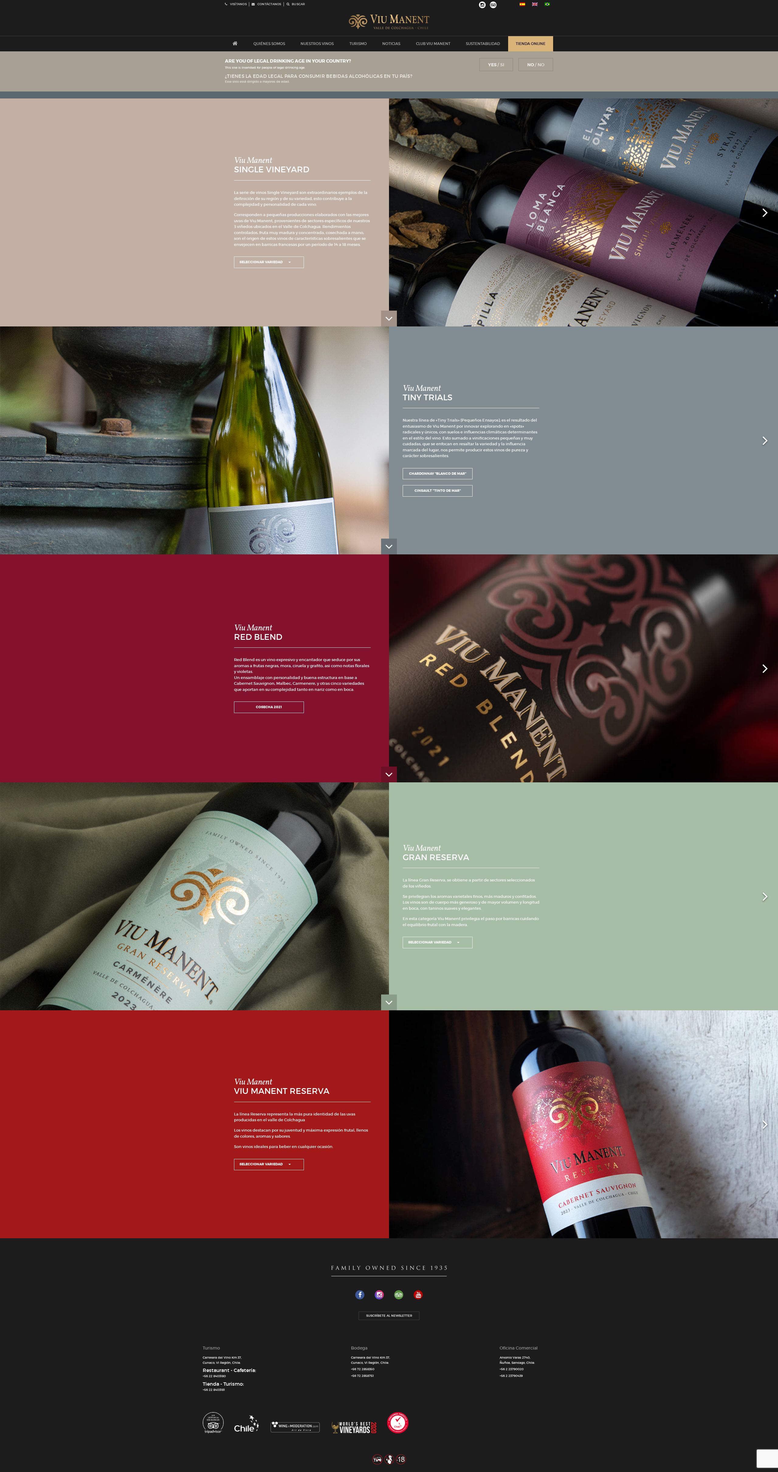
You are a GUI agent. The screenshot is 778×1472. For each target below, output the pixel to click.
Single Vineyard (271, 169)
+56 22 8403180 (214, 1376)
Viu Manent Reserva (281, 1091)
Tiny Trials (428, 397)
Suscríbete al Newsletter (389, 1316)
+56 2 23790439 (511, 1376)
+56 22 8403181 (214, 1390)
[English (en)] (535, 4)
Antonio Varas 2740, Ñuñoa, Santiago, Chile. (517, 1360)
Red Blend (258, 637)
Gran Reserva (436, 857)
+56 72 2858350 (362, 1369)
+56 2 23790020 (512, 1369)
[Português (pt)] (547, 4)
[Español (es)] (522, 4)
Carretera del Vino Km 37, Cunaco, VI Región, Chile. (222, 1360)
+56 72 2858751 (362, 1376)
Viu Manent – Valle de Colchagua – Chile (389, 21)
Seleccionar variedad (261, 262)
